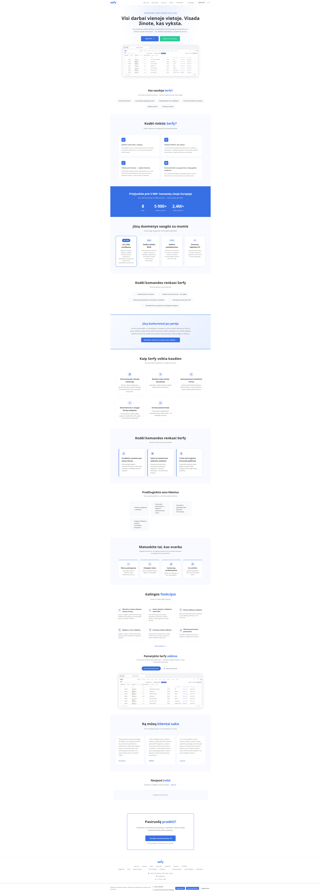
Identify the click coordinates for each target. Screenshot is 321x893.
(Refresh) (173, 785)
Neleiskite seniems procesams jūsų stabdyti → (160, 340)
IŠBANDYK (201, 3)
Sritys (128, 869)
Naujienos (176, 866)
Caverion (182, 761)
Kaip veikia (155, 2)
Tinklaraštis (179, 2)
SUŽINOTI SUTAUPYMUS (170, 39)
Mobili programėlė (171, 668)
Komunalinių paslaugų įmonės (144, 101)
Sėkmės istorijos (137, 869)
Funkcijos (164, 2)
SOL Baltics (122, 761)
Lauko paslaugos (189, 869)
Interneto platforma (152, 668)
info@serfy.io (161, 876)
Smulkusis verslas (167, 106)
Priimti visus (180, 888)
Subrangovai (199, 869)
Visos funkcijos (159, 646)
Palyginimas (121, 869)
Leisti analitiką (158, 887)
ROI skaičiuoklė (153, 869)
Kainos (171, 2)
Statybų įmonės (152, 106)
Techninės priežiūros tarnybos (192, 101)
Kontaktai (184, 866)
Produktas (162, 869)
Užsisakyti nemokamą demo (159, 838)
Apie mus (146, 2)
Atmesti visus (205, 888)
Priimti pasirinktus (192, 888)
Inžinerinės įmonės (124, 101)
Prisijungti (191, 2)
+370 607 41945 (161, 879)
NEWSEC (151, 761)
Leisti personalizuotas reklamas (164, 890)
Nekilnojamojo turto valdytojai (168, 101)
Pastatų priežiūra (176, 869)
